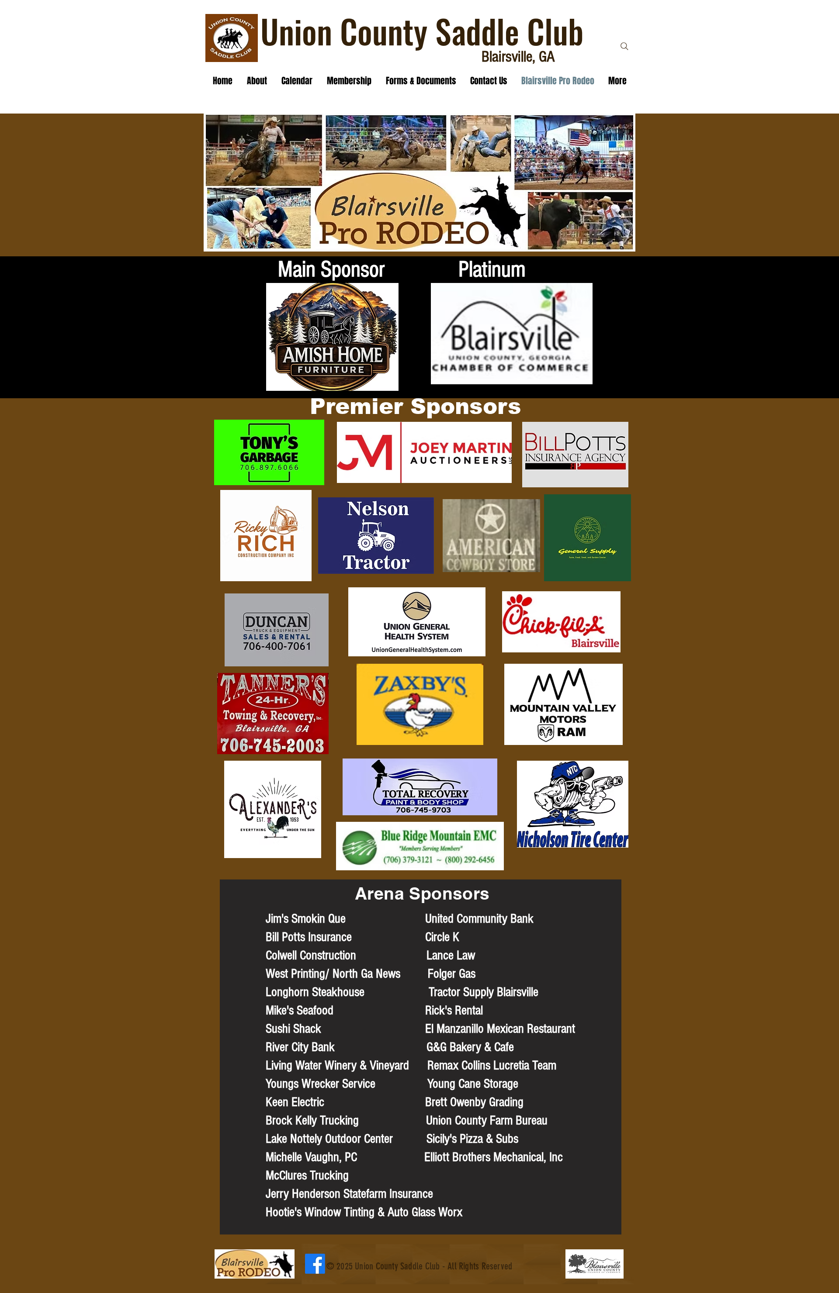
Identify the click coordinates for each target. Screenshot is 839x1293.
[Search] (624, 46)
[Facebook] (315, 1264)
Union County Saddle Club (421, 31)
